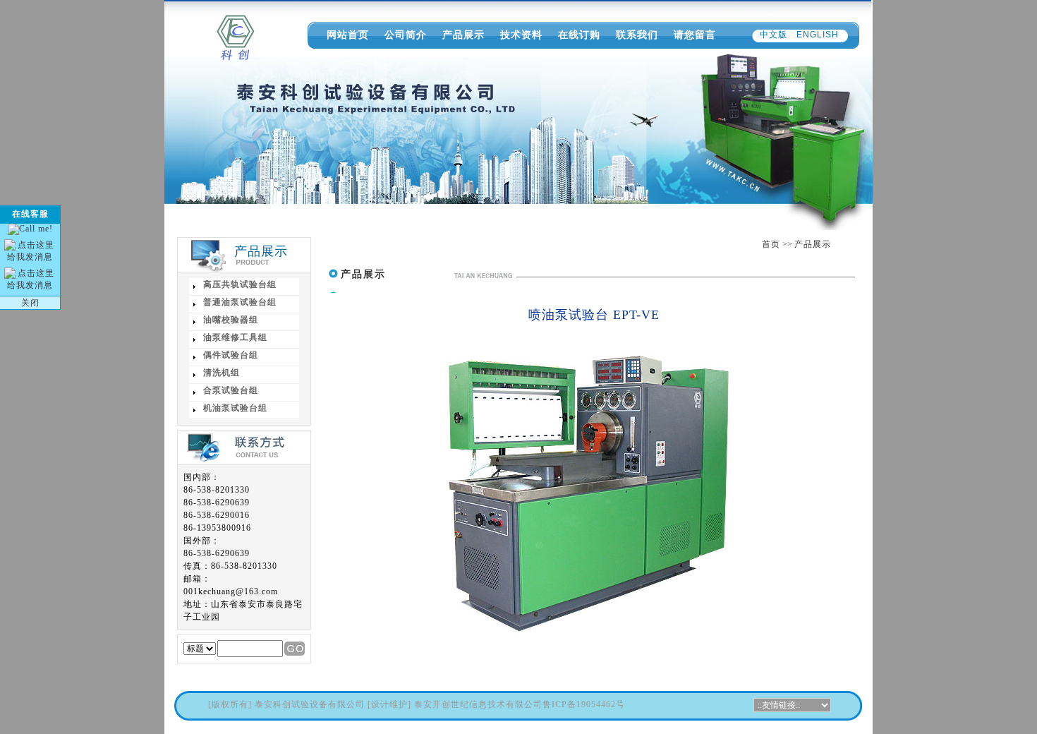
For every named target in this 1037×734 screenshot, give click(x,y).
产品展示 (463, 34)
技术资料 (521, 34)
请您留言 (695, 34)
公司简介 (405, 34)
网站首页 (348, 34)
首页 (771, 244)
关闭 (30, 303)
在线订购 (579, 34)
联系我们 (637, 34)
